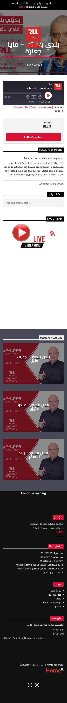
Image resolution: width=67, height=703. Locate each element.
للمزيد (60, 531)
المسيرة (57, 606)
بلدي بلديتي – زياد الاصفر (33, 455)
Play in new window (41, 107)
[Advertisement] (33, 288)
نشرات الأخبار (55, 591)
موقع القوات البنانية (51, 602)
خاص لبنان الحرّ (54, 595)
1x (34, 97)
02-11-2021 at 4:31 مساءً (38, 158)
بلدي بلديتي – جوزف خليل (33, 358)
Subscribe (44, 101)
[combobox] (33, 203)
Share (32, 101)
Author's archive (33, 137)
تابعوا (22, 6)
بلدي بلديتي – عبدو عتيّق (33, 406)
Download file (20, 107)
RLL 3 (47, 126)
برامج (58, 599)
